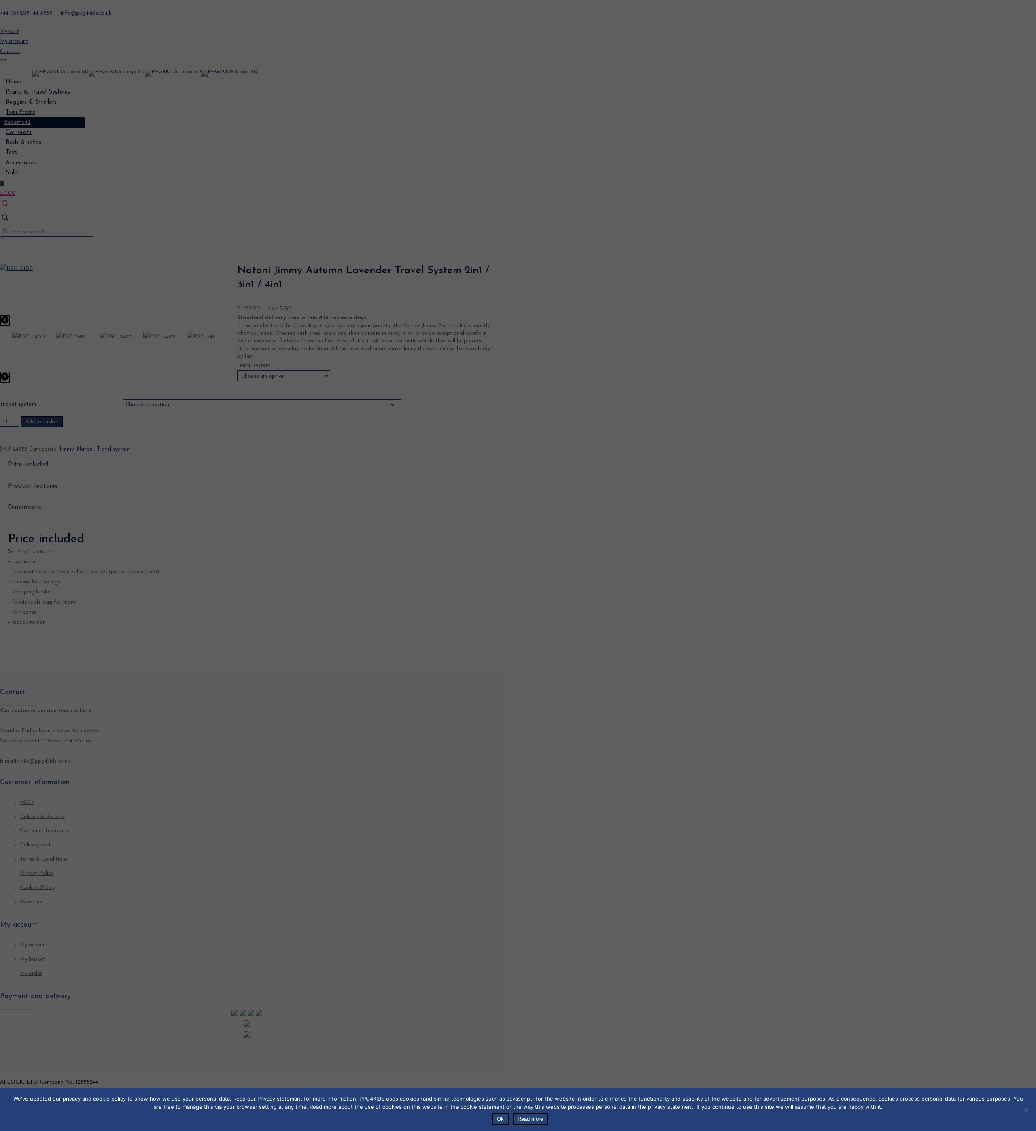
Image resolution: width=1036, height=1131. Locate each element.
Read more (530, 1119)
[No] (1026, 1109)
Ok (500, 1119)
